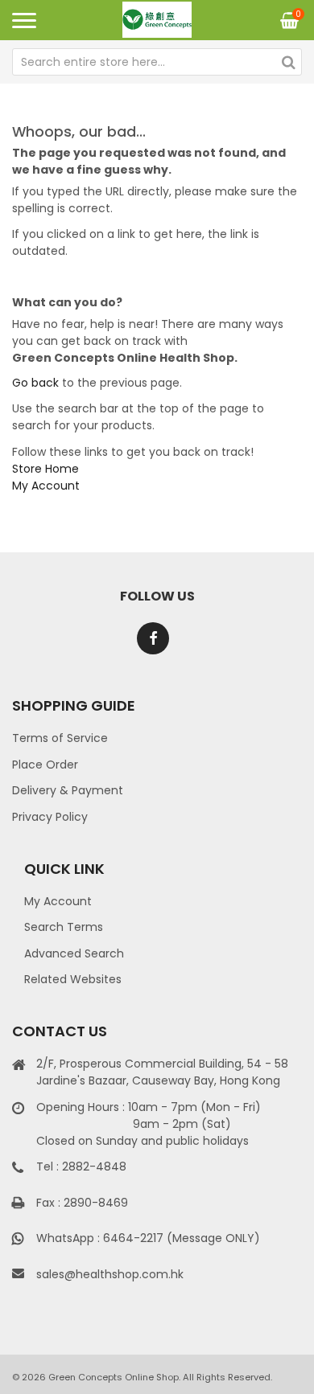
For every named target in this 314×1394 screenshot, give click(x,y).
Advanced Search (74, 953)
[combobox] (157, 62)
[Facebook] (153, 638)
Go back (35, 383)
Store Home (45, 469)
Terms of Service (60, 738)
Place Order (45, 764)
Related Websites (73, 979)
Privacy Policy (50, 817)
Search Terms (63, 927)
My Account (46, 486)
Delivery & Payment (67, 790)
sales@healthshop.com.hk (110, 1274)
